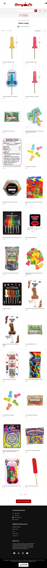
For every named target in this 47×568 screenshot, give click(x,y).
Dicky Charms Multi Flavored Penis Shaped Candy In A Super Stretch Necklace (11, 451)
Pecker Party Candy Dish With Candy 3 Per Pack (12, 486)
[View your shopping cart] (45, 3)
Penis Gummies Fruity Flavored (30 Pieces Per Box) (34, 203)
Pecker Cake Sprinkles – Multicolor (9, 379)
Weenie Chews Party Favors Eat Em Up (32, 450)
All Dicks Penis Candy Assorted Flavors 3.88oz (34, 379)
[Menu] (4, 3)
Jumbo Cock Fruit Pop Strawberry (31, 486)
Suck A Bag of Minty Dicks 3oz (31, 344)
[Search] (36, 10)
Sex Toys (22, 20)
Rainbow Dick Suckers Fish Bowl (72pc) (10, 202)
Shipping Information (16, 526)
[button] (12, 59)
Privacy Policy (15, 533)
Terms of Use (15, 535)
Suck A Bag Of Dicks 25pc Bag (8, 415)
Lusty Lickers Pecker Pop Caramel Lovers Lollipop (34, 308)
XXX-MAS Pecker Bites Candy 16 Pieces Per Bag (12, 166)
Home (19, 20)
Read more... (25, 548)
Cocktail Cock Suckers (7, 308)
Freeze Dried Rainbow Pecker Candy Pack (11, 273)
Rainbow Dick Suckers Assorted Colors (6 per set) (12, 237)
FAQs (13, 531)
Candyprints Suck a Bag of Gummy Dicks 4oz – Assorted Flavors (34, 273)
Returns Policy (15, 529)
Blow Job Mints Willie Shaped (30, 237)
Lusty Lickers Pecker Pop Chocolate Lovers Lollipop (11, 344)
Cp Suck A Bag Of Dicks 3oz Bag (31, 415)
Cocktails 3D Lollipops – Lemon (8, 62)
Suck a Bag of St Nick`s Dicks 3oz (9, 131)
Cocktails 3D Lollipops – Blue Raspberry (10, 96)
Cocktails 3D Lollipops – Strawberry (32, 96)
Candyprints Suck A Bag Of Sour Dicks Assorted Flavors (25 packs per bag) (34, 132)
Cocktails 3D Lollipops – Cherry (31, 62)
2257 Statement (41, 560)
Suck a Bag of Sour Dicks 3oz (30, 166)
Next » (25, 494)
